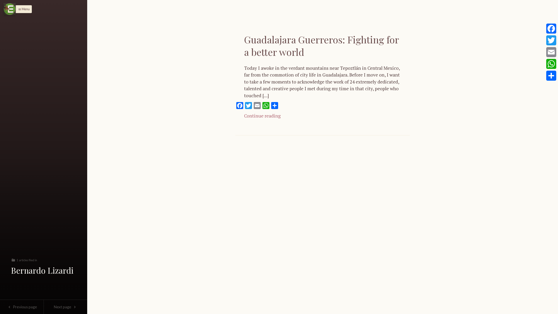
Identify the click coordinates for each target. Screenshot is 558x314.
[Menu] (9, 9)
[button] (23, 9)
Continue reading (262, 116)
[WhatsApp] (551, 64)
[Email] (551, 52)
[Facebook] (551, 28)
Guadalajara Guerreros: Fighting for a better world (321, 45)
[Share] (551, 76)
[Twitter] (551, 40)
